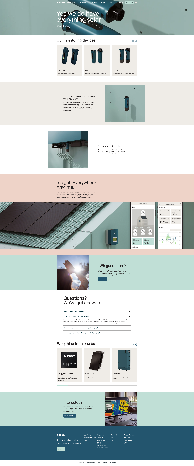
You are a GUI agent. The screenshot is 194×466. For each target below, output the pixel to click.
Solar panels (100, 437)
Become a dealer (129, 2)
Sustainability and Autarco (130, 444)
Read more (102, 279)
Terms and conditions (91, 462)
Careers (126, 442)
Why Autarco (93, 2)
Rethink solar (127, 437)
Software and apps (101, 445)
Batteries (99, 439)
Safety (85, 440)
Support (111, 2)
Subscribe (60, 449)
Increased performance (89, 439)
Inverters (99, 442)
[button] (133, 41)
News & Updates (128, 440)
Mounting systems (101, 444)
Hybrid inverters (101, 440)
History (125, 439)
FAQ (112, 437)
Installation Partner (71, 2)
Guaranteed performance (90, 437)
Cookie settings (113, 462)
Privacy (99, 462)
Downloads (120, 2)
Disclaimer (105, 462)
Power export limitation (102, 447)
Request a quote (68, 416)
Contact (112, 440)
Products (103, 2)
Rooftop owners (83, 2)
